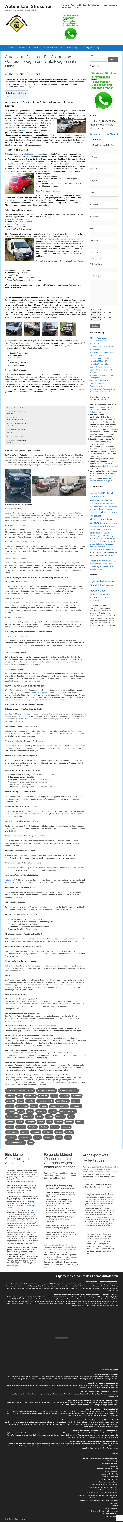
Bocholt (24, 1132)
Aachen (75, 1101)
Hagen (34, 1106)
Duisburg (64, 1096)
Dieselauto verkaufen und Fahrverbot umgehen (102, 1492)
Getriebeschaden (25, 222)
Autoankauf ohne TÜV (110, 1514)
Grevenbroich (25, 1137)
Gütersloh (60, 1116)
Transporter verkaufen (46, 1091)
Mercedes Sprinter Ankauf (96, 588)
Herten (37, 1137)
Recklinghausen (13, 1116)
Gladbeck (20, 1127)
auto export (108, 497)
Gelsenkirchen (62, 1101)
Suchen (93, 56)
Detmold (54, 1127)
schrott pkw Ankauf (98, 549)
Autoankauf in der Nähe (99, 364)
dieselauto (92, 503)
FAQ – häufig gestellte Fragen (91, 48)
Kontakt (17, 120)
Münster (30, 1101)
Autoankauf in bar (25, 1058)
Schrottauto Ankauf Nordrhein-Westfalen (104, 1498)
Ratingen (30, 1122)
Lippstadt (35, 1132)
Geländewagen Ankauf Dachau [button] (16, 437)
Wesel (59, 1137)
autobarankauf (97, 496)
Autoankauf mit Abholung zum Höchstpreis (103, 1487)
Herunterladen (114, 1369)
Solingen (10, 1111)
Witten (71, 1116)
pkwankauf (97, 526)
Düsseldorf (30, 1096)
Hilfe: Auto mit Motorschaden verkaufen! (104, 1511)
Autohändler (23, 130)
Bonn (20, 1101)
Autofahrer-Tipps (96, 343)
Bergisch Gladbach (67, 1111)
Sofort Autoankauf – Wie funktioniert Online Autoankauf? (98, 1500)
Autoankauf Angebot (27, 87)
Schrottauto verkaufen (68, 1091)
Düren (20, 1122)
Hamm (43, 1106)
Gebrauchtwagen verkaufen (100, 367)
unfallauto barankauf (100, 560)
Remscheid (28, 1116)
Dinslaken (48, 1132)
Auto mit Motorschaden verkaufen (20, 1091)
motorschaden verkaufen (107, 523)
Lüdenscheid (12, 1132)
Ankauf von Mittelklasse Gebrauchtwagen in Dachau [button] (15, 418)
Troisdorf (32, 1127)
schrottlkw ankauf (97, 547)
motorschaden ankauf (95, 512)
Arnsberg (66, 1127)
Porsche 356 (95, 530)
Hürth (68, 1137)
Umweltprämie (105, 558)
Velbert (59, 1122)
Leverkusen (76, 1106)
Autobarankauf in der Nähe (100, 358)
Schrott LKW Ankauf (104, 544)
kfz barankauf (97, 509)
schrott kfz (114, 538)
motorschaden (108, 509)
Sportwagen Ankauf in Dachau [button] (16, 429)
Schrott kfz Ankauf (98, 541)
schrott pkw (108, 547)
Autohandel (94, 349)
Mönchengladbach (45, 1101)
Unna (31, 1142)
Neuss (30, 1111)
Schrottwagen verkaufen (107, 552)
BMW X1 (112, 501)
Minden (69, 1122)
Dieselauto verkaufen (98, 355)
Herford (69, 1132)
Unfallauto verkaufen (111, 1508)
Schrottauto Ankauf (100, 594)
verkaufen (9, 82)
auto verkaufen (99, 500)
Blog (62, 48)
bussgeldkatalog (105, 1369)
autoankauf (105, 492)
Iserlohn (10, 1122)
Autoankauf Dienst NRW (99, 361)
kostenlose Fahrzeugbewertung (41, 693)
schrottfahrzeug (106, 535)
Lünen (40, 1122)
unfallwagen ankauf (107, 563)
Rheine (9, 1127)
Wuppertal (77, 1096)
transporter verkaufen (96, 558)
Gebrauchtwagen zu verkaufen (20, 714)
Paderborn (41, 1111)
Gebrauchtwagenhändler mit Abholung (105, 1484)
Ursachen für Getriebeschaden (102, 346)
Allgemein (94, 581)
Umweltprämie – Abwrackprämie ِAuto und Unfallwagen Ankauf (97, 1495)
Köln (20, 1096)
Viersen (80, 1122)
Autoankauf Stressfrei (28, 6)
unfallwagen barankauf (101, 566)
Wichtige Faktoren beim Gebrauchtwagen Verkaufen (100, 1458)
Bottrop (53, 1111)
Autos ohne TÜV (11, 880)
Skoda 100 (93, 555)
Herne (20, 1111)
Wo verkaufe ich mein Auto (100, 381)
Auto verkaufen (34, 48)
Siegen (49, 1116)
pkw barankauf (107, 526)
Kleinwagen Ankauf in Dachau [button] (16, 408)
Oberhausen (22, 1106)
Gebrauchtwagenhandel (34, 154)
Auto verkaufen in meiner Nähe (102, 352)
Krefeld (10, 1106)
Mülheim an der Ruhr (59, 1106)
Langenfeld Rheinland (15, 1142)
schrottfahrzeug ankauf (100, 538)
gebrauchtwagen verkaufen (101, 506)
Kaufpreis (27, 346)
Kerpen (59, 1132)
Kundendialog (72, 48)
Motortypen (114, 1503)
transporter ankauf (105, 555)
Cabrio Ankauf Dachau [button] (13, 433)
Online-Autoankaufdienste (15, 966)
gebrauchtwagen (100, 503)
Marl (49, 1122)
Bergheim (48, 1137)
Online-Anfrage (96, 412)
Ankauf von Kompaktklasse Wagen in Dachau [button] (17, 412)
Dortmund (43, 1096)
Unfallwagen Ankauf (111, 1516)
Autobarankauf (97, 585)
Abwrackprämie (93, 493)
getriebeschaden (113, 506)
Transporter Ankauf (50, 48)
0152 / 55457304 (103, 410)
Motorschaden (98, 590)
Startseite (65, 5)
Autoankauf (21, 48)
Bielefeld (10, 1101)
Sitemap (115, 1453)
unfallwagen (98, 563)
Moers (39, 1116)
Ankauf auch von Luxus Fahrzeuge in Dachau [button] (17, 424)
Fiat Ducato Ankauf (109, 585)
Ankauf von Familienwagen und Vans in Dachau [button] (16, 441)
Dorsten (44, 1127)
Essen (54, 1096)
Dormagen (11, 1137)
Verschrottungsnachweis (96, 569)
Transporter (74, 285)
